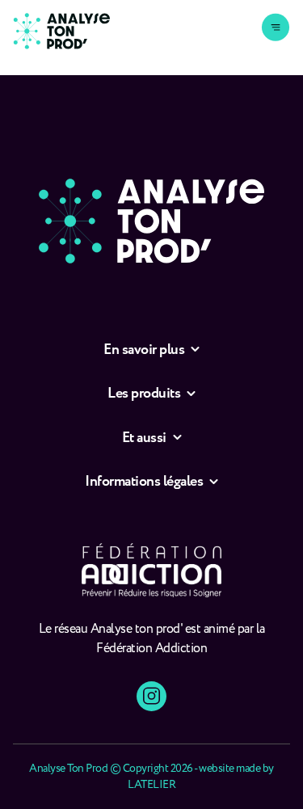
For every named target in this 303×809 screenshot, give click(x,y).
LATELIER (151, 785)
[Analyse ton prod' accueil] (61, 31)
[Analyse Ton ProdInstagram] (151, 696)
